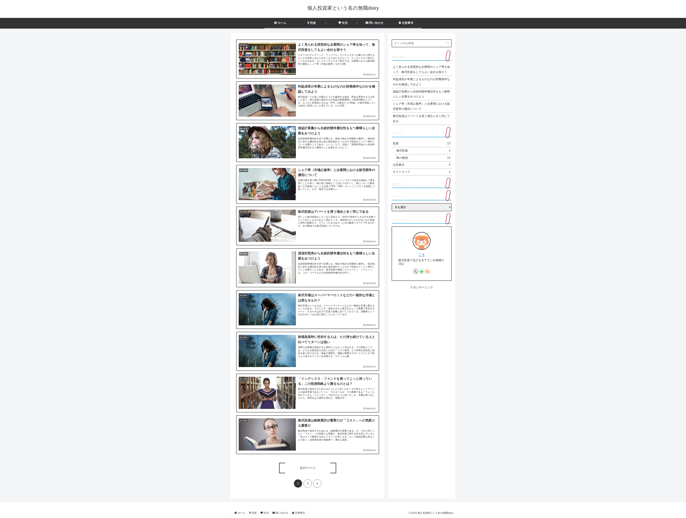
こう (421, 255)
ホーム (241, 512)
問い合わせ (281, 512)
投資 (254, 512)
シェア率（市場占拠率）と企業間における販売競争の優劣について (421, 106)
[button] (448, 43)
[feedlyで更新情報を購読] (421, 271)
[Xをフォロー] (415, 271)
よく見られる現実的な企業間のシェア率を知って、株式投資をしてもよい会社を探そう (421, 69)
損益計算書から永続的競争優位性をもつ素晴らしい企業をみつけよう (421, 94)
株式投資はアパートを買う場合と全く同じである (421, 118)
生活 (266, 512)
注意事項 (299, 512)
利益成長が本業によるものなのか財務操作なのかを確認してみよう (421, 82)
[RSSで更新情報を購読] (427, 271)
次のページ (308, 468)
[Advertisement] (422, 315)
